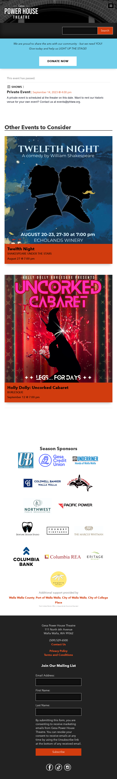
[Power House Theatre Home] (21, 7)
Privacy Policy (58, 650)
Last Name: (43, 705)
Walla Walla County (21, 597)
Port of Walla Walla (48, 597)
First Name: (43, 690)
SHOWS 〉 (18, 86)
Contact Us (58, 644)
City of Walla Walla (74, 597)
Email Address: (45, 675)
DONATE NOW (57, 61)
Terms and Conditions (58, 654)
